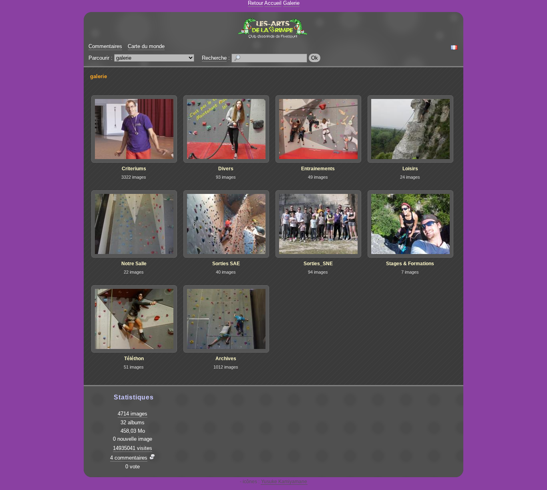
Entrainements (318, 168)
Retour (255, 3)
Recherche (214, 58)
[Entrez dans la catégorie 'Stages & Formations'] (410, 224)
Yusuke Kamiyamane (284, 481)
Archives (225, 358)
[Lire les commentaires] (152, 458)
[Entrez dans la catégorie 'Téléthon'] (134, 319)
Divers (225, 168)
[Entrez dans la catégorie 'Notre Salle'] (134, 224)
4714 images (132, 414)
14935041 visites (132, 448)
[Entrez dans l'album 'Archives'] (226, 319)
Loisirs (410, 168)
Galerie (291, 3)
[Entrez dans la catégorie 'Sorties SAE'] (226, 224)
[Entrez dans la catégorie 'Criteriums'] (134, 129)
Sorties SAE (226, 263)
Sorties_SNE (318, 263)
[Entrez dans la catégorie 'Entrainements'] (318, 129)
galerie (98, 76)
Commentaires (105, 46)
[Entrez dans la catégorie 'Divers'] (226, 129)
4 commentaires (128, 458)
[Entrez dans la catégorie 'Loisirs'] (410, 129)
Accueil (273, 3)
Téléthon (134, 358)
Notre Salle (134, 263)
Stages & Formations (410, 263)
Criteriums (134, 168)
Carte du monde (146, 46)
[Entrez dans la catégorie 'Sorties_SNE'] (318, 224)
